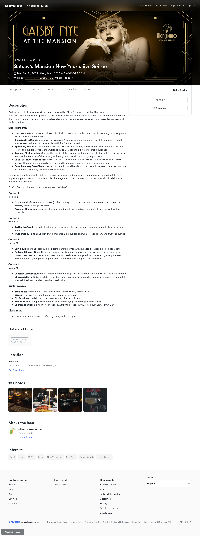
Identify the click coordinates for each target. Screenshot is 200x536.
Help (172, 5)
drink (12, 457)
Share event (162, 108)
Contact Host (25, 436)
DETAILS (160, 100)
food (21, 457)
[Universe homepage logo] (13, 6)
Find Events (146, 5)
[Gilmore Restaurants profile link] (12, 433)
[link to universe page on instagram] (186, 522)
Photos (87, 89)
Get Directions (16, 370)
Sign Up (190, 5)
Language (151, 477)
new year (71, 457)
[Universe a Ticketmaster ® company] (24, 522)
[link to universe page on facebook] (191, 522)
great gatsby (105, 457)
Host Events (161, 5)
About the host (70, 89)
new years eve (54, 457)
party (40, 457)
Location (51, 89)
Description (15, 89)
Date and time (34, 89)
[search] (27, 6)
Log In (180, 5)
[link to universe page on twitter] (181, 522)
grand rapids (87, 457)
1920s (31, 457)
